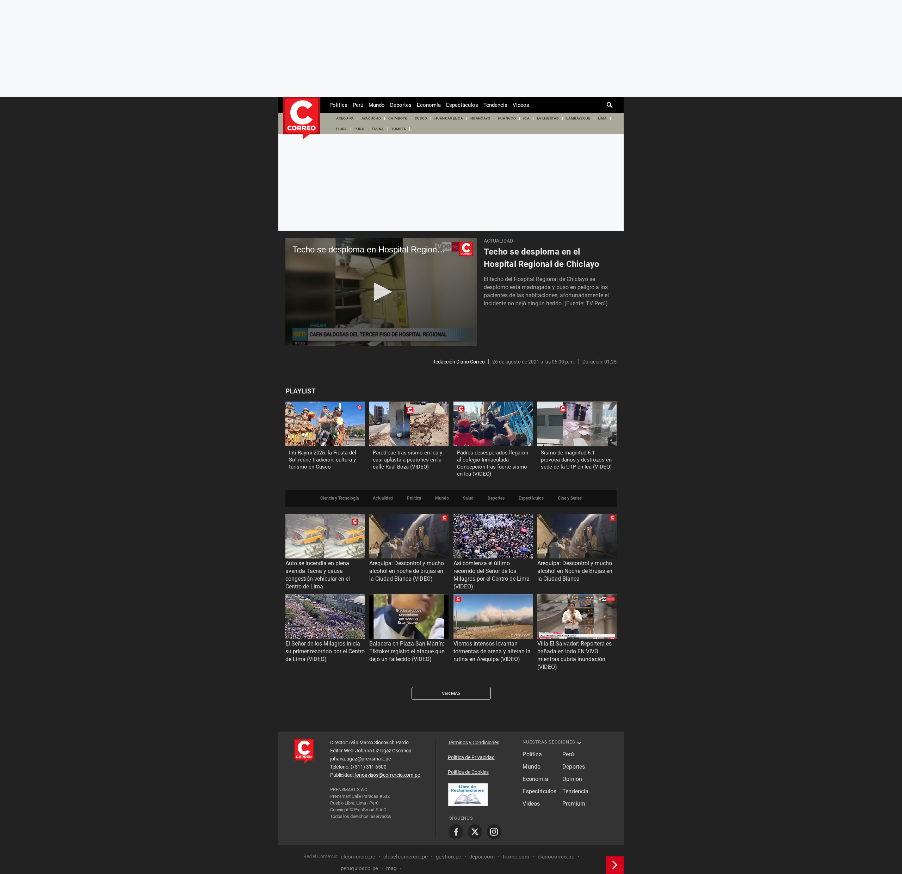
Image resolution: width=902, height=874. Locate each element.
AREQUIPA (345, 118)
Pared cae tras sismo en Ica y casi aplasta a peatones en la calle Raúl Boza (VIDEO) (407, 460)
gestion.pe (448, 857)
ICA (526, 118)
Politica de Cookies (468, 772)
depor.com (482, 857)
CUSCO (421, 118)
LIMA (602, 118)
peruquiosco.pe (359, 868)
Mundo (377, 105)
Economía (429, 105)
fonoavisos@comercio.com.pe (387, 775)
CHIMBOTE (397, 118)
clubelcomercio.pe (405, 857)
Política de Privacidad (471, 757)
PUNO (359, 129)
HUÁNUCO (507, 118)
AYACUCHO (371, 118)
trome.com (516, 857)
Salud (468, 498)
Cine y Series (570, 498)
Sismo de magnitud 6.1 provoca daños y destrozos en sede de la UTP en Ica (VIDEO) (576, 460)
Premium (573, 803)
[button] (381, 291)
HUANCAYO (480, 118)
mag (391, 868)
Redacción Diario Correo (458, 361)
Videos (521, 105)
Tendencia (495, 105)
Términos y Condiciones (473, 742)
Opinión (572, 779)
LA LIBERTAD (548, 118)
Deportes (401, 105)
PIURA (341, 129)
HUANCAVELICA (448, 118)
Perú (358, 105)
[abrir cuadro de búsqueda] (610, 105)
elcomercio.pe (358, 857)
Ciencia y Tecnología (339, 498)
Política (338, 105)
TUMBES (398, 129)
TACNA (378, 129)
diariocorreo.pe (556, 857)
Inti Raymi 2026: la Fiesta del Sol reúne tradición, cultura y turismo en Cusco (322, 460)
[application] (381, 292)
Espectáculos (462, 105)
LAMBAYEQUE (578, 118)
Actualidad (498, 240)
